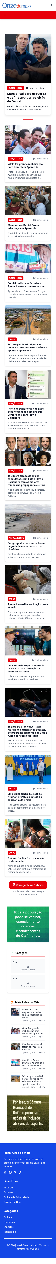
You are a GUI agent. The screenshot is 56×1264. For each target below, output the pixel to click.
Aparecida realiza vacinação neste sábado (28, 606)
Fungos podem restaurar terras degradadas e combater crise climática (26, 546)
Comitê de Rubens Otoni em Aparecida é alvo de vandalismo (26, 285)
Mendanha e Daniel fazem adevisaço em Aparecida (23, 226)
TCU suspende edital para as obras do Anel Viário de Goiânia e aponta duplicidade (27, 347)
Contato (8, 1192)
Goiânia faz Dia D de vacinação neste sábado (26, 859)
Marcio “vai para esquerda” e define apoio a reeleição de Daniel (27, 97)
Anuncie (8, 1187)
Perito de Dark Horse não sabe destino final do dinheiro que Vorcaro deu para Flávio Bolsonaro (26, 413)
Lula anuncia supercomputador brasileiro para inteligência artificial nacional (27, 668)
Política (8, 1217)
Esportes (9, 1227)
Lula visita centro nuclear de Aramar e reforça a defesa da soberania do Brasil (25, 797)
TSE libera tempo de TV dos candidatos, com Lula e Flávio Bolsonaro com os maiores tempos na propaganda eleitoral (27, 480)
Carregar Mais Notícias (29, 885)
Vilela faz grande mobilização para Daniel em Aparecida (25, 165)
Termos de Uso (12, 1202)
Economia (9, 1222)
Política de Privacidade (16, 1197)
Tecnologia (10, 1231)
